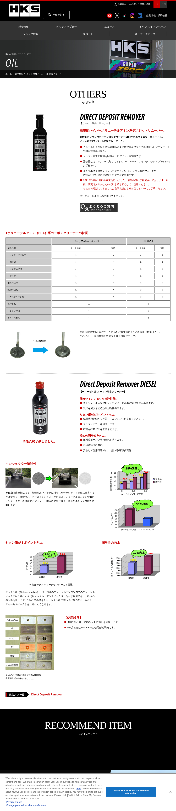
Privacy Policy (14, 802)
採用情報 (162, 15)
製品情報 (23, 26)
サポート (88, 34)
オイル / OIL (31, 74)
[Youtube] (110, 14)
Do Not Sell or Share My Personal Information (131, 792)
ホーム (9, 74)
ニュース (109, 26)
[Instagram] (133, 14)
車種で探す (59, 14)
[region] (88, 792)
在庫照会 (122, 4)
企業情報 (151, 15)
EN (164, 4)
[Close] (170, 792)
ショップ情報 (30, 34)
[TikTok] (125, 14)
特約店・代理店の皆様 (139, 4)
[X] (117, 14)
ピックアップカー (66, 26)
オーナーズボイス (145, 34)
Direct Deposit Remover (46, 694)
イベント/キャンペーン (152, 26)
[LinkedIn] (141, 14)
